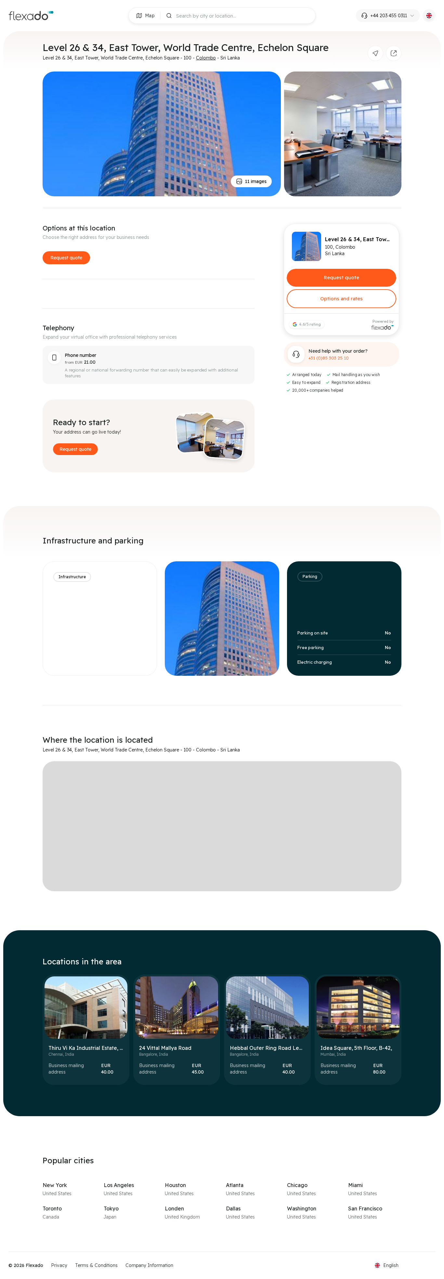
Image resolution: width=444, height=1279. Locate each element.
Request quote (66, 258)
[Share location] (393, 53)
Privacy (59, 1265)
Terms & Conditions (96, 1265)
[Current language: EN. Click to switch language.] (429, 15)
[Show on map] (375, 53)
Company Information (149, 1265)
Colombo (206, 58)
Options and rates (341, 298)
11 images (256, 181)
